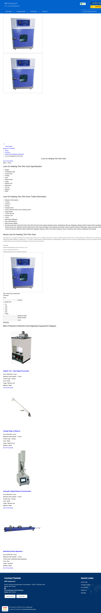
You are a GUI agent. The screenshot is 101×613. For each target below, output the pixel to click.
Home (6, 150)
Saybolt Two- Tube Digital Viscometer (16, 371)
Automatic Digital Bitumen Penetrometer (17, 491)
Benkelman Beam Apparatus (12, 551)
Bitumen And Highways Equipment (14, 154)
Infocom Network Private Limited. (29, 609)
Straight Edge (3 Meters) (11, 431)
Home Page (9, 11)
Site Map (83, 593)
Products (7, 152)
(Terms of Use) (29, 607)
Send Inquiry (8, 146)
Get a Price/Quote (8, 161)
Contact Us (45, 11)
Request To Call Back (9, 148)
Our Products (33, 11)
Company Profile (21, 11)
